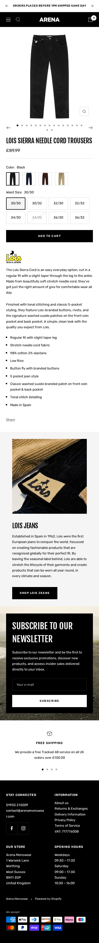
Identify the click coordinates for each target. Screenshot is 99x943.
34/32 (37, 217)
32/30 (58, 203)
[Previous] (8, 128)
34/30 (16, 217)
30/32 (37, 203)
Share (10, 420)
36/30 (58, 217)
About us (62, 803)
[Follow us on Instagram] (23, 828)
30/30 (16, 203)
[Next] (91, 128)
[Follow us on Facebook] (12, 828)
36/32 (80, 217)
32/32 (80, 203)
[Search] (18, 19)
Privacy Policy (65, 820)
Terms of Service (67, 825)
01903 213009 (17, 805)
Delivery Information (70, 814)
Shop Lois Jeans (35, 593)
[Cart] (90, 19)
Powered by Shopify (48, 899)
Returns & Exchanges (71, 808)
